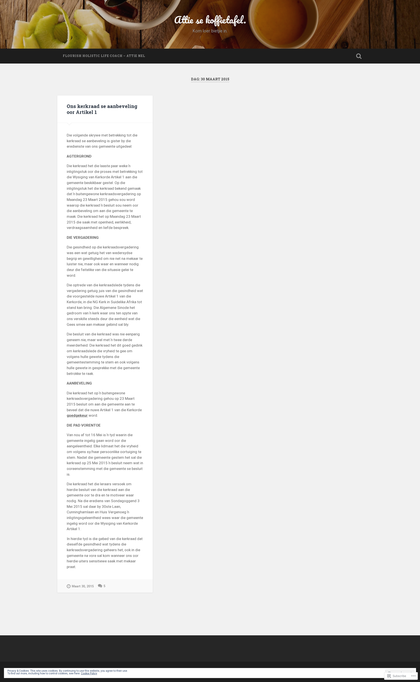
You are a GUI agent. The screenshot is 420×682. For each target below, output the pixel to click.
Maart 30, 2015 (83, 586)
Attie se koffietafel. (210, 19)
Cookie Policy (89, 673)
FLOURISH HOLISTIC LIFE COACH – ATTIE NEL (104, 56)
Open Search (358, 56)
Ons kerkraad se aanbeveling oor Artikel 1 (102, 109)
